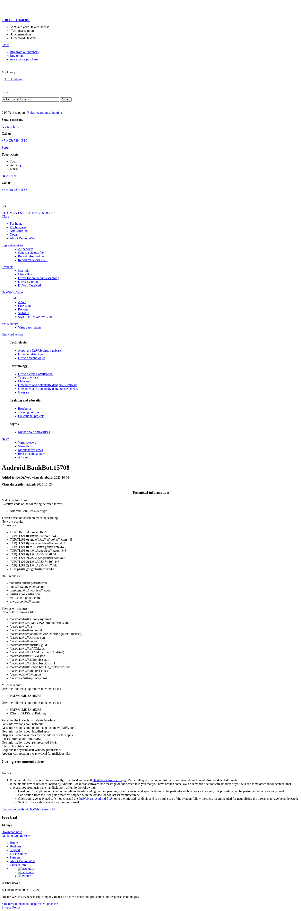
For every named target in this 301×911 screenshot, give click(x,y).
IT (30, 213)
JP (33, 213)
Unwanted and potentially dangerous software (47, 385)
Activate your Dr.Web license (30, 27)
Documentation (21, 34)
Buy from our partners (24, 52)
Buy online (17, 55)
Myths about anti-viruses (34, 432)
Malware (23, 381)
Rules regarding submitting (44, 112)
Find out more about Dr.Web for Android (28, 809)
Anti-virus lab (19, 231)
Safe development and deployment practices (30, 903)
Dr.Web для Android (96, 798)
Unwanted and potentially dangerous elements (48, 388)
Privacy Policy (11, 907)
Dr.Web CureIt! (28, 281)
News (13, 234)
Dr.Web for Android (109, 780)
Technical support (22, 30)
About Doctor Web (22, 238)
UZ (43, 213)
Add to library (14, 79)
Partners (15, 857)
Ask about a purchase (24, 59)
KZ (38, 213)
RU (4, 213)
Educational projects (31, 416)
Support (15, 850)
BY (48, 213)
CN (10, 213)
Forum (6, 147)
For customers (19, 853)
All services (25, 249)
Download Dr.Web (23, 38)
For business (18, 227)
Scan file (23, 270)
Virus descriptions (29, 327)
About (22, 302)
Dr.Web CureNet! (29, 285)
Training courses (28, 412)
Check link (25, 274)
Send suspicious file (31, 252)
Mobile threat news (30, 450)
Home (14, 842)
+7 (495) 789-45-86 (14, 140)
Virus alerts (25, 446)
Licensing (24, 305)
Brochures (24, 408)
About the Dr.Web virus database (39, 350)
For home (16, 223)
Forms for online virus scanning (38, 278)
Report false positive (31, 256)
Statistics (23, 313)
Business (15, 846)
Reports (23, 309)
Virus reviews (27, 442)
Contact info (18, 865)
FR (25, 213)
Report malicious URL (33, 260)
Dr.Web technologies (31, 358)
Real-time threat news (32, 453)
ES (20, 213)
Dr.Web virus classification (35, 374)
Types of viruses (28, 377)
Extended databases (30, 354)
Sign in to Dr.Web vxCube (35, 316)
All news (24, 457)
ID (53, 213)
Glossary (23, 392)
